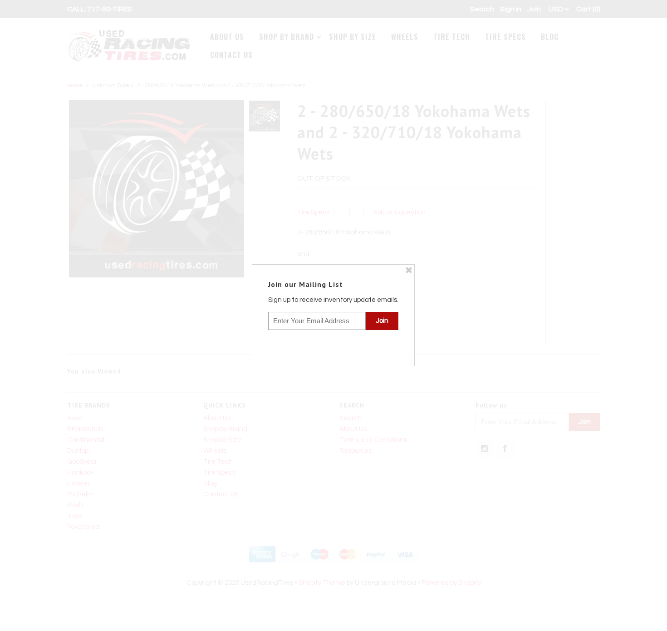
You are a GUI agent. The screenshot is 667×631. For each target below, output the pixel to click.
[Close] (408, 270)
